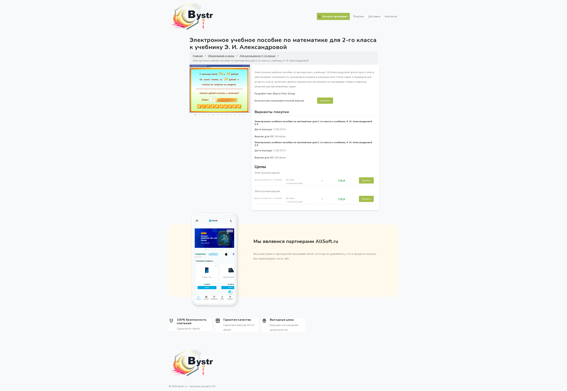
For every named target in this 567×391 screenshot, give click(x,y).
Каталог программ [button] (334, 16)
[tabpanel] (220, 89)
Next (252, 88)
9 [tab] (230, 114)
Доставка (374, 16)
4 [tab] (208, 114)
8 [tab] (226, 114)
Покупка (358, 16)
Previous (187, 88)
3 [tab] (204, 114)
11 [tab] (239, 114)
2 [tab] (199, 114)
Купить (366, 180)
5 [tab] (213, 114)
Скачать (325, 100)
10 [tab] (235, 114)
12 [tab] (244, 114)
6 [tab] (217, 114)
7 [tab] (221, 114)
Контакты (391, 16)
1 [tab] (195, 114)
